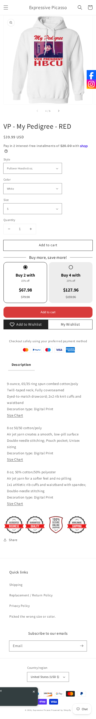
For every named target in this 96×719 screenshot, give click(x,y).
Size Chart (15, 415)
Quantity (9, 220)
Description (21, 364)
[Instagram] (91, 84)
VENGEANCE (20, 694)
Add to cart (48, 245)
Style (6, 159)
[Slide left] (37, 111)
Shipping (16, 585)
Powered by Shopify (61, 710)
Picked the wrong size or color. (32, 616)
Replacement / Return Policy (30, 595)
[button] (6, 7)
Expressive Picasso (42, 710)
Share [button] (13, 540)
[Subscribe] (81, 646)
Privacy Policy (19, 606)
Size (6, 200)
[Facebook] (91, 74)
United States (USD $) (45, 677)
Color (6, 180)
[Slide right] (58, 111)
